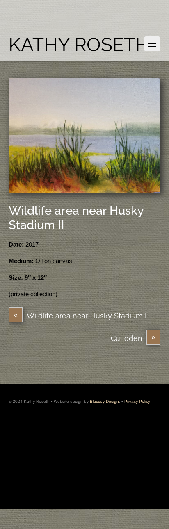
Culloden (133, 338)
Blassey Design (104, 401)
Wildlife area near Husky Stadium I (80, 315)
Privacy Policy (137, 401)
